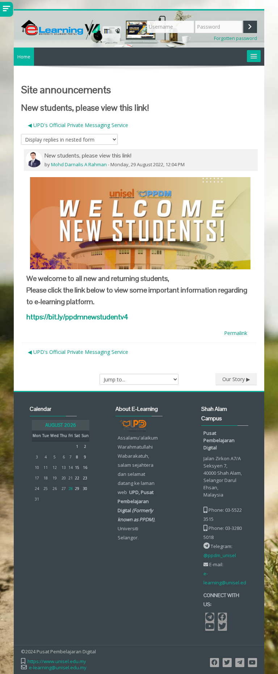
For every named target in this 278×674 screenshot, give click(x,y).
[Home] (78, 28)
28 (70, 488)
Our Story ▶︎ (236, 379)
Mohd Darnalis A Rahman (79, 164)
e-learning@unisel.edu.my (230, 578)
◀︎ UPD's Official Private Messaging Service (78, 125)
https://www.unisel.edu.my (57, 661)
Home (23, 56)
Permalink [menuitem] (235, 333)
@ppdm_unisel (219, 555)
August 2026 (60, 425)
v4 (77, 317)
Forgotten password (235, 38)
